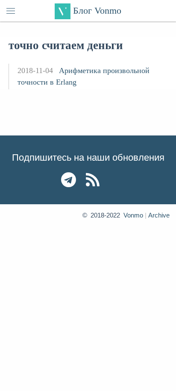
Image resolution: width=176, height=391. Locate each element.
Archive (159, 215)
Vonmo (133, 215)
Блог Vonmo (95, 10)
